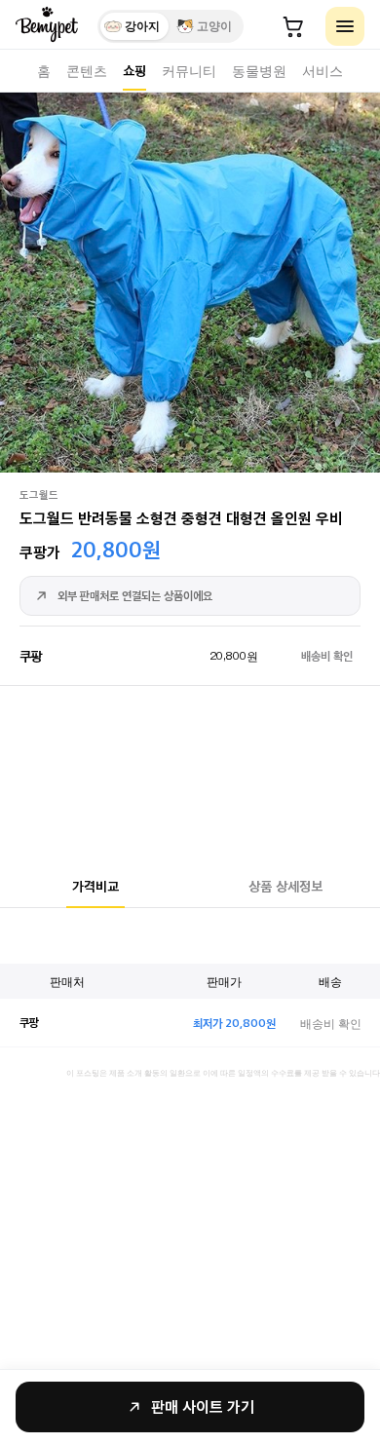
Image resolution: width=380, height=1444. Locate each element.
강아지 (142, 26)
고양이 (214, 26)
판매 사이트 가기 (202, 1406)
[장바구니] (293, 26)
